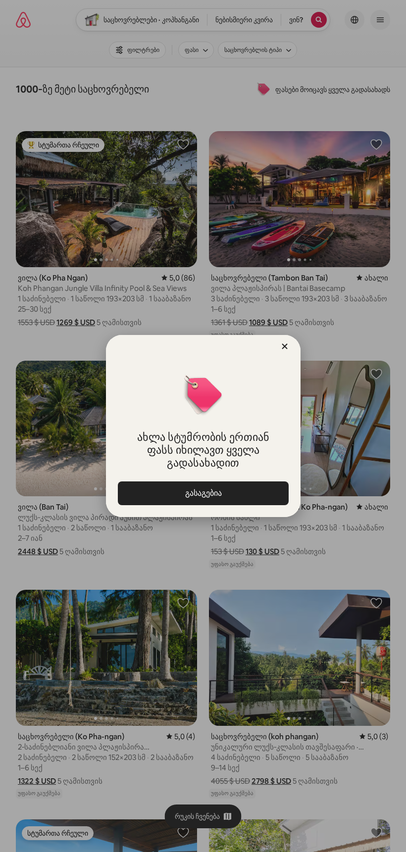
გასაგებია (203, 493)
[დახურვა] (285, 346)
